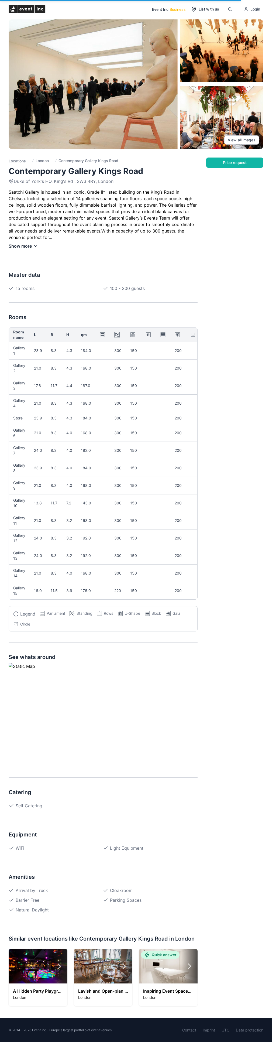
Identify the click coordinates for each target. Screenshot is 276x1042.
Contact (189, 1030)
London (42, 160)
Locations (17, 161)
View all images (242, 140)
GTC (225, 1030)
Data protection (249, 1030)
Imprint (209, 1030)
